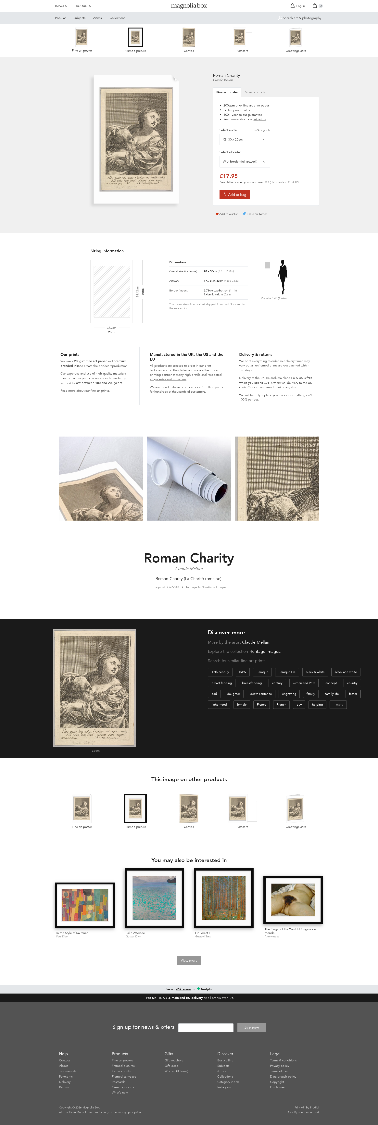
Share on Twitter (257, 214)
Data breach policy (283, 1077)
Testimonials (67, 1071)
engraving (289, 694)
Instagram (224, 1087)
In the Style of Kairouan (72, 933)
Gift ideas (171, 1066)
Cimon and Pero (304, 683)
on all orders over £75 (189, 998)
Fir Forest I (202, 933)
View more (189, 960)
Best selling (225, 1060)
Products (82, 6)
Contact (64, 1060)
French (281, 705)
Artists (97, 18)
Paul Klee (62, 936)
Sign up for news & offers (143, 1027)
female (242, 705)
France (261, 705)
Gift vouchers (174, 1060)
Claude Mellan (223, 80)
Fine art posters (122, 1060)
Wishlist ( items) (176, 1071)
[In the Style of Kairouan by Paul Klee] (85, 905)
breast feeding (221, 683)
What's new (120, 1092)
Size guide (263, 130)
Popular (60, 18)
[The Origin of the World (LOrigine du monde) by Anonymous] (293, 900)
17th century (220, 672)
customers (198, 392)
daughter (233, 694)
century (277, 683)
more (339, 705)
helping (317, 705)
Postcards (118, 1082)
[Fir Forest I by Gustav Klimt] (224, 898)
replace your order (274, 395)
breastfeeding (252, 683)
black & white (315, 672)
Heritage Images (264, 651)
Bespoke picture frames (92, 1112)
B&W (242, 672)
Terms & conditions (283, 1060)
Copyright (277, 1082)
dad (214, 694)
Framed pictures (123, 1066)
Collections (117, 18)
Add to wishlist (228, 214)
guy (299, 705)
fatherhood (219, 705)
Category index (228, 1082)
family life (332, 694)
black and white (346, 672)
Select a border (230, 152)
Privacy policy (279, 1066)
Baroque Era (287, 672)
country (352, 683)
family (311, 694)
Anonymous (272, 936)
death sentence (261, 694)
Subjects (79, 18)
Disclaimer (277, 1087)
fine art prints (100, 391)
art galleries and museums (168, 379)
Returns (64, 1087)
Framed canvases (124, 1077)
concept (331, 683)
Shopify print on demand (303, 1112)
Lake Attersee (135, 933)
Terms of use (279, 1071)
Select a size (245, 130)
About (63, 1066)
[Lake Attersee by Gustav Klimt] (154, 898)
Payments (66, 1077)
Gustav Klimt (133, 936)
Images (61, 6)
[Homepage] (189, 6)
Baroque (262, 672)
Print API (300, 1107)
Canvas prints (121, 1071)
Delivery (245, 378)
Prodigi (314, 1107)
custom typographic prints (124, 1112)
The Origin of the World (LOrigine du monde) (290, 931)
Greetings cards (123, 1087)
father (353, 694)
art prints (260, 119)
